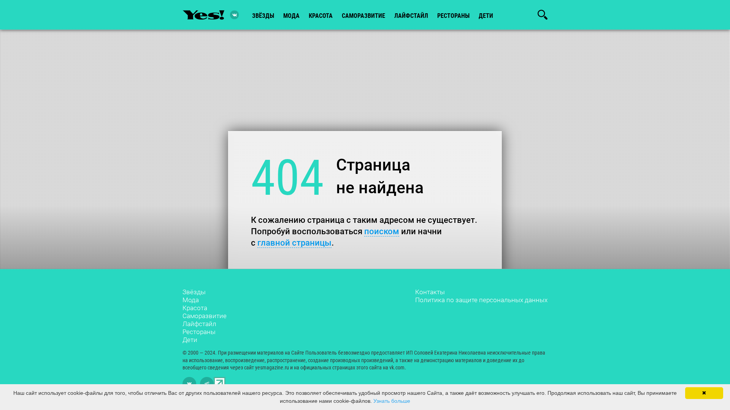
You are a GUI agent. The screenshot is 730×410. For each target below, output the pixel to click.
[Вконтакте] (234, 15)
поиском (381, 231)
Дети (486, 15)
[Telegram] (207, 384)
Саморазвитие (363, 15)
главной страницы (294, 243)
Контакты (430, 292)
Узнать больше (391, 401)
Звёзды (194, 292)
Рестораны (199, 332)
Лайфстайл (199, 324)
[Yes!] (203, 15)
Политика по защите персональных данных (481, 300)
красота (321, 15)
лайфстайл (411, 15)
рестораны (453, 15)
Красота (194, 308)
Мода (190, 300)
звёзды (263, 15)
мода (291, 15)
